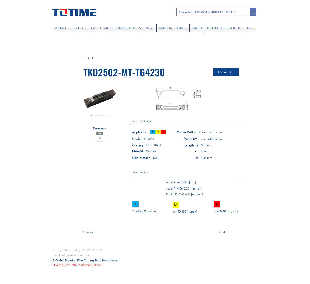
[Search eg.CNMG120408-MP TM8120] (253, 12)
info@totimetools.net (75, 255)
